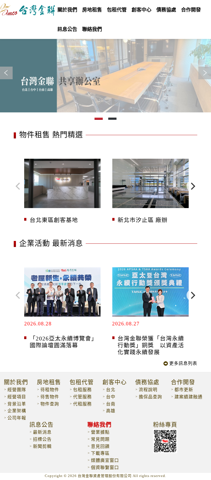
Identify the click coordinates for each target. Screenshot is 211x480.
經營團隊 (16, 389)
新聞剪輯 (42, 446)
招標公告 (42, 439)
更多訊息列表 (183, 363)
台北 (110, 389)
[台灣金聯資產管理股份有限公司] (27, 13)
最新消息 (42, 432)
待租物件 (49, 389)
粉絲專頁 (165, 425)
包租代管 (117, 10)
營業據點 (100, 432)
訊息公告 (41, 425)
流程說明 (148, 389)
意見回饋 (100, 446)
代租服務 (82, 404)
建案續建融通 (188, 396)
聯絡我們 (99, 425)
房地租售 (49, 382)
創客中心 (141, 10)
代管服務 (82, 396)
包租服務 (82, 389)
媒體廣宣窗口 (105, 460)
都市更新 (183, 389)
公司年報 (16, 418)
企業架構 (16, 410)
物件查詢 (49, 404)
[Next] (193, 186)
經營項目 (16, 396)
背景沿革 (16, 404)
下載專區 (100, 453)
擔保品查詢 (150, 396)
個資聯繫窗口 (105, 467)
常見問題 (100, 439)
